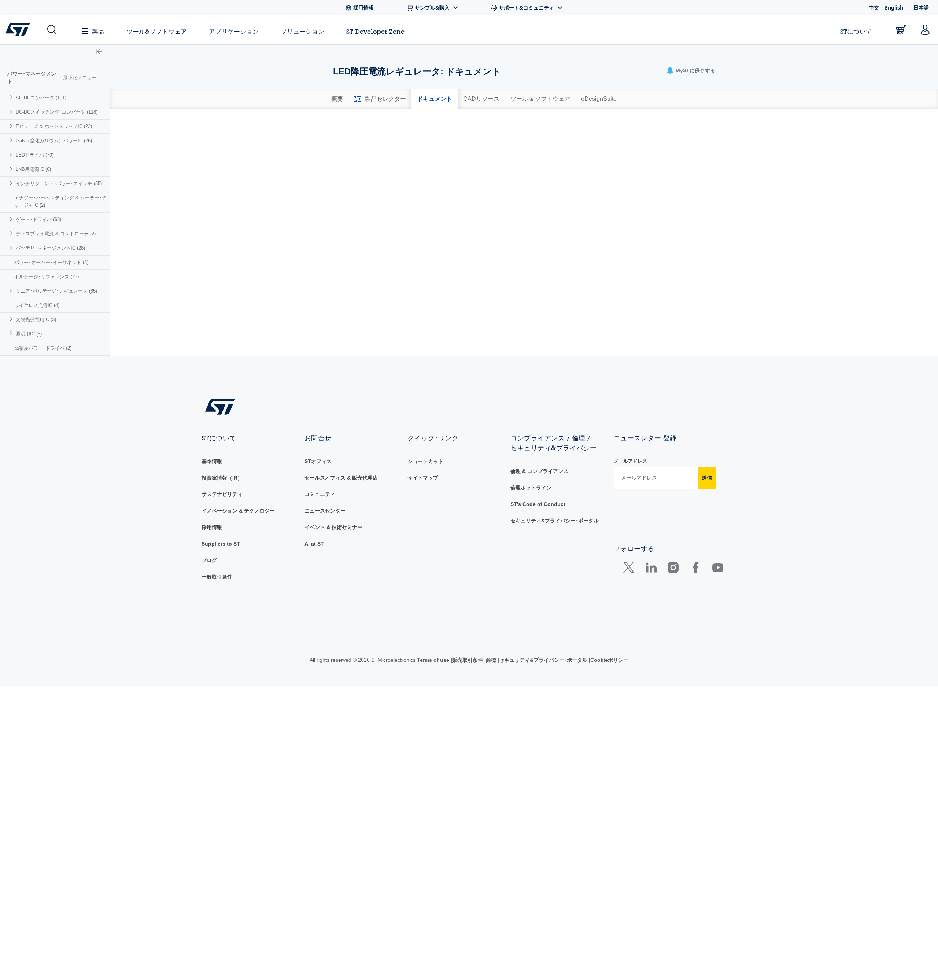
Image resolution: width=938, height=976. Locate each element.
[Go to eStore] (901, 29)
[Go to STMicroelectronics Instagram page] (673, 569)
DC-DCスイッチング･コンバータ (56, 112)
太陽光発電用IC (36, 319)
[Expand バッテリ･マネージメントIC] (12, 248)
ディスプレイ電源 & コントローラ (56, 233)
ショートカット (425, 461)
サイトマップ (422, 478)
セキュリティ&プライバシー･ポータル (554, 521)
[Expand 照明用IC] (12, 333)
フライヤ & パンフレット (375, 134)
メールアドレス (630, 461)
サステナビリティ (222, 494)
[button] (51, 30)
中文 (874, 7)
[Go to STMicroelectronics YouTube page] (718, 569)
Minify (383, 121)
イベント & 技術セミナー (333, 527)
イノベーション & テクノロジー (238, 511)
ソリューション (302, 31)
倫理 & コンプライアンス (539, 471)
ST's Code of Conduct (537, 504)
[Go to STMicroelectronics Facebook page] (695, 569)
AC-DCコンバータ (41, 97)
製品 (98, 31)
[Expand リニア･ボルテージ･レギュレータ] (12, 290)
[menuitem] (55, 98)
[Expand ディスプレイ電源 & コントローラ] (12, 233)
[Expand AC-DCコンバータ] (12, 97)
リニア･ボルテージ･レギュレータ (56, 291)
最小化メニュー (79, 77)
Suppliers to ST (221, 544)
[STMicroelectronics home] (19, 29)
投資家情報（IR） (222, 478)
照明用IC (29, 334)
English (894, 7)
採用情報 (212, 527)
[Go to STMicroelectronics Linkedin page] (651, 569)
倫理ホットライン (530, 488)
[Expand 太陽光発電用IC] (12, 319)
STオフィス (318, 461)
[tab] (337, 99)
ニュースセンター (325, 511)
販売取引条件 (473, 660)
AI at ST (314, 544)
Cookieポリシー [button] (618, 660)
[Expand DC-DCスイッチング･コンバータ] (12, 112)
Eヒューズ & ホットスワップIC (54, 126)
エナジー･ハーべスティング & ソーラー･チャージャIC (60, 201)
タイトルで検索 (353, 183)
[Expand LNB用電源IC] (12, 169)
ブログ (209, 560)
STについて (856, 31)
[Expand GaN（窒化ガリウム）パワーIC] (12, 140)
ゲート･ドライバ (38, 219)
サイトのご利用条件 (431, 660)
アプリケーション (234, 31)
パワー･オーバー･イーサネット (51, 262)
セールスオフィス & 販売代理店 (341, 478)
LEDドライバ (34, 155)
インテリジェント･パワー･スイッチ (59, 183)
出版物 (481, 134)
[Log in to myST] (925, 30)
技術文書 (609, 134)
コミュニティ (319, 494)
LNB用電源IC (33, 169)
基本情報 (212, 461)
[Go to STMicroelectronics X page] (630, 569)
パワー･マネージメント (31, 77)
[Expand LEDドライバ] (12, 154)
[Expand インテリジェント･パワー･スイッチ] (12, 183)
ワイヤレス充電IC (36, 305)
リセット (674, 200)
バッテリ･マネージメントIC (50, 248)
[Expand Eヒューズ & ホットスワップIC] (12, 126)
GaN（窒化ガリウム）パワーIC (54, 140)
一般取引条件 (217, 577)
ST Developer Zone (375, 31)
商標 (498, 660)
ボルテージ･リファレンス (46, 276)
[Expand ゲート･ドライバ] (12, 219)
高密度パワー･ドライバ (42, 348)
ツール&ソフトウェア (156, 31)
